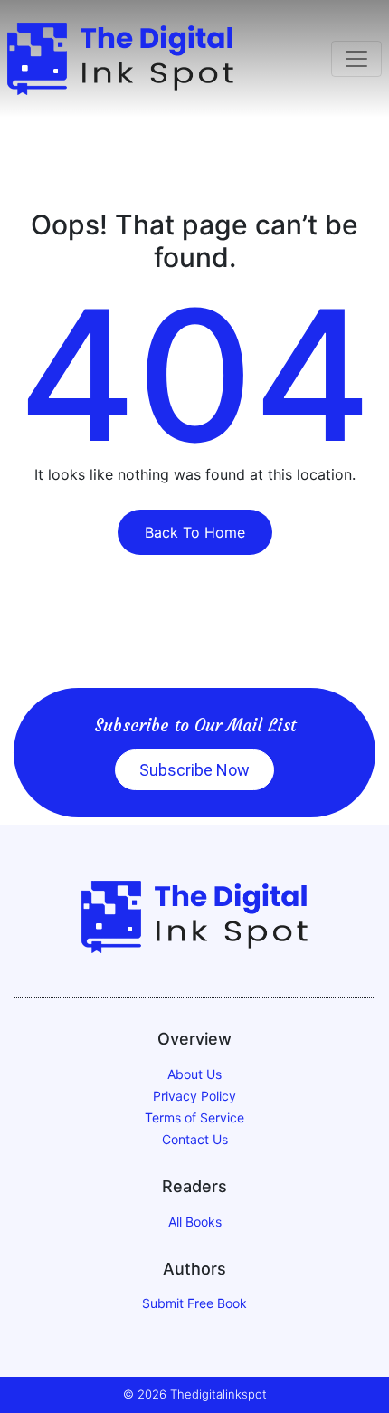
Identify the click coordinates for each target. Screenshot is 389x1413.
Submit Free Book (194, 1303)
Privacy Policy (194, 1095)
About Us (194, 1074)
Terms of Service (194, 1117)
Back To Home (195, 532)
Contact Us (195, 1139)
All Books (195, 1221)
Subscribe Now (194, 769)
